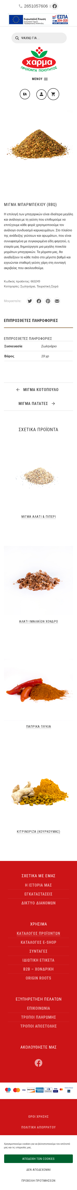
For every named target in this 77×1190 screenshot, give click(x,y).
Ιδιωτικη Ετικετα (38, 960)
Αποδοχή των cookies (38, 1159)
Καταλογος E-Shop (38, 942)
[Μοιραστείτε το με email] (57, 301)
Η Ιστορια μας (38, 885)
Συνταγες (38, 951)
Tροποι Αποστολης (38, 1026)
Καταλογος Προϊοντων (38, 933)
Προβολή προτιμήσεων (38, 1180)
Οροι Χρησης (38, 1117)
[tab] (38, 320)
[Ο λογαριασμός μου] (41, 94)
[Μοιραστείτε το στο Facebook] (39, 301)
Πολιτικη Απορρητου (38, 1127)
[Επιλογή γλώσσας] (25, 94)
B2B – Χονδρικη (38, 969)
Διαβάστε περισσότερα (38, 526)
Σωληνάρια (27, 286)
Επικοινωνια (38, 1008)
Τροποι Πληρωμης (38, 1017)
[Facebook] (55, 6)
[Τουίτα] (30, 301)
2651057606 (36, 6)
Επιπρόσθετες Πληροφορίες (31, 320)
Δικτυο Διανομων (38, 903)
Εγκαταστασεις (38, 894)
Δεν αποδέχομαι (38, 1170)
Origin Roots (38, 978)
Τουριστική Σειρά (47, 286)
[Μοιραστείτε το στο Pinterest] (48, 301)
